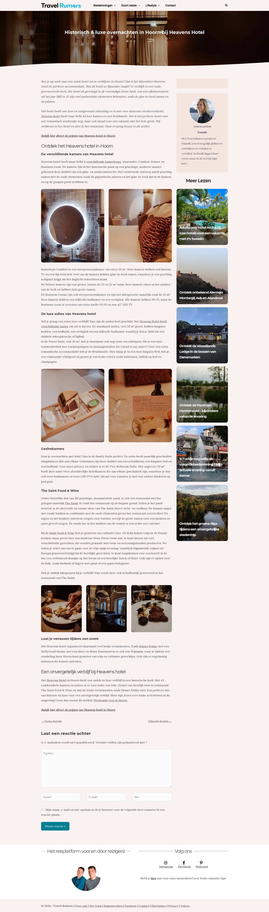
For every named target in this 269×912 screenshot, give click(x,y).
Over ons (81, 906)
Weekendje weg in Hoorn (110, 700)
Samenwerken (113, 906)
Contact (170, 5)
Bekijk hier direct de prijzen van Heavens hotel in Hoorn (78, 136)
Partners (130, 906)
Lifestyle (151, 5)
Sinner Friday (148, 646)
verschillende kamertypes (103, 161)
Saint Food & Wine (61, 533)
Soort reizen (129, 5)
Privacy (173, 906)
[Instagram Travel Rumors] (85, 876)
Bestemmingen (102, 5)
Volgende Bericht (160, 721)
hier (153, 878)
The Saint (71, 503)
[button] (114, 5)
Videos (185, 906)
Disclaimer (158, 906)
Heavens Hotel (56, 680)
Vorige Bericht (51, 721)
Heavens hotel (50, 116)
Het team (95, 906)
